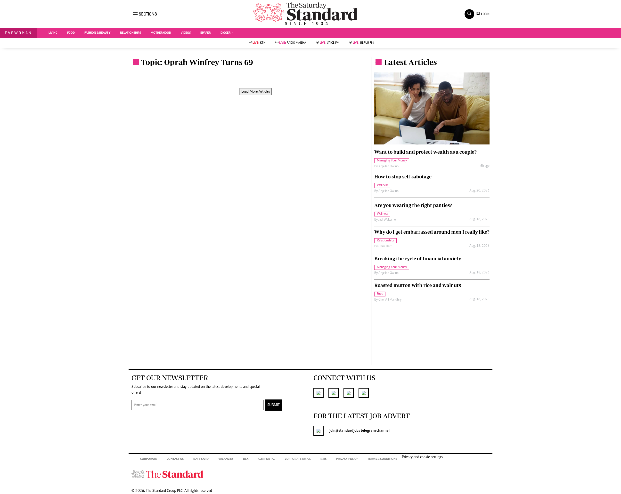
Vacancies (225, 459)
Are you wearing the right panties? (413, 205)
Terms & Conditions (382, 459)
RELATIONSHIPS (130, 33)
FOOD (71, 33)
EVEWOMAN (18, 33)
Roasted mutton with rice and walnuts (417, 285)
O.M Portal (266, 459)
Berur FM (363, 43)
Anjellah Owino (388, 166)
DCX (246, 459)
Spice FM (329, 43)
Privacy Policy (347, 459)
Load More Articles (255, 92)
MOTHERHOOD (161, 33)
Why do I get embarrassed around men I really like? (432, 232)
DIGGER (226, 33)
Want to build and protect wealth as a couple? (425, 152)
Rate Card (201, 459)
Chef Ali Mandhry (389, 300)
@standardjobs (347, 431)
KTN (259, 43)
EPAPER (205, 33)
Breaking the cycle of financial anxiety (417, 258)
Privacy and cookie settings (422, 457)
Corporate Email (298, 459)
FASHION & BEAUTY (97, 33)
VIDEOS (186, 33)
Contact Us (175, 459)
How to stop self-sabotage (403, 176)
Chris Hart (385, 246)
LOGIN (485, 14)
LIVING (53, 33)
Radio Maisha (292, 43)
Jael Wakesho (387, 220)
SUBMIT (273, 405)
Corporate (148, 459)
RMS (323, 459)
